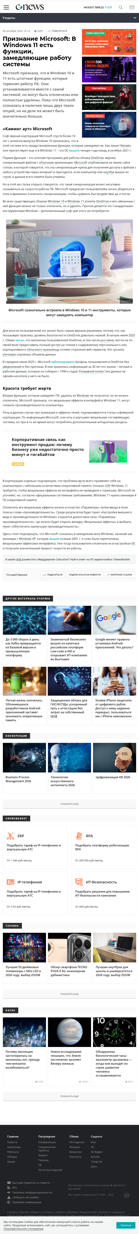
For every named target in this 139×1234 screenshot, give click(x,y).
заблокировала (62, 362)
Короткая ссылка (121, 574)
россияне (107, 340)
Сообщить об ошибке (25, 1197)
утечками (9, 354)
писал (19, 340)
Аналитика (14, 1147)
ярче (81, 481)
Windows (83, 396)
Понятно (126, 1225)
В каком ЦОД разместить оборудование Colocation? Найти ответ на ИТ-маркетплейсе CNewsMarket (67, 559)
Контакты (75, 1156)
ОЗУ (108, 486)
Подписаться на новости (85, 574)
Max (93, 1142)
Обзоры (12, 1156)
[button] (120, 7)
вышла (74, 150)
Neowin (125, 146)
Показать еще (69, 803)
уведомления (12, 367)
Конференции (47, 1142)
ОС (133, 543)
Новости (12, 1142)
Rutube (95, 1156)
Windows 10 (56, 201)
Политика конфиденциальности (32, 1192)
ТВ (39, 1165)
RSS (14, 1187)
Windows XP (27, 539)
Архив (11, 1161)
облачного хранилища (43, 350)
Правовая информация (26, 1202)
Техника (43, 1160)
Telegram (96, 1161)
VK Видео (96, 1152)
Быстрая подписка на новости (31, 1182)
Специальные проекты (47, 1148)
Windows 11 (76, 201)
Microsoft (80, 162)
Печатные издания (50, 1170)
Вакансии (75, 1152)
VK (92, 1147)
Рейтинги (13, 1152)
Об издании (77, 1142)
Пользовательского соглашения (23, 1228)
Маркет (43, 1155)
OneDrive (97, 158)
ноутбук (108, 172)
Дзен (94, 1166)
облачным (46, 162)
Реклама (75, 1147)
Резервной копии (91, 371)
